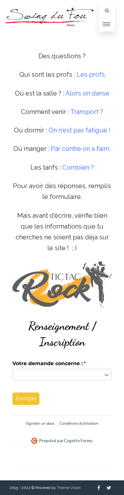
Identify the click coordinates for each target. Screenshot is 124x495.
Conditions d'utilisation (78, 423)
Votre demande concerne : (57, 363)
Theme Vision (69, 487)
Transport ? (86, 112)
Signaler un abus (40, 423)
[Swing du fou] (49, 31)
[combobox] (62, 374)
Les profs (91, 74)
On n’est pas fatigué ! (79, 130)
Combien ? (78, 167)
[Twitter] (108, 487)
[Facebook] (98, 487)
